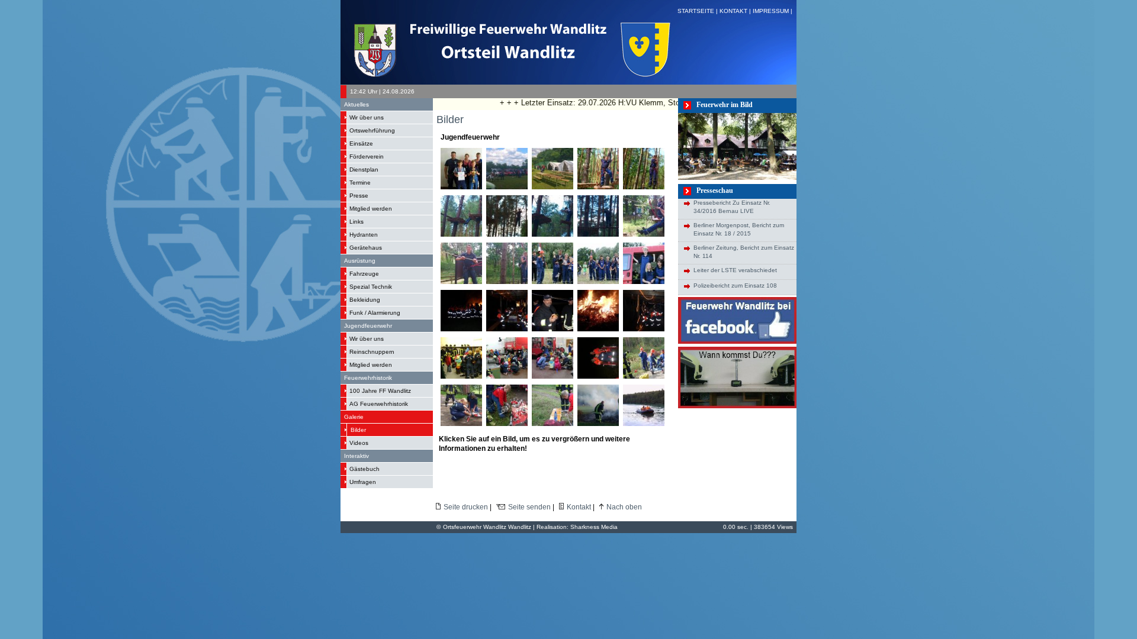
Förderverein (366, 156)
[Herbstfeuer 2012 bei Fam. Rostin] (468, 329)
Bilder (358, 430)
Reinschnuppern (371, 351)
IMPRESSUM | (773, 11)
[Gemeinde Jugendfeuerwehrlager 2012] (523, 187)
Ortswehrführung (372, 130)
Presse (358, 195)
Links (356, 221)
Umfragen (362, 482)
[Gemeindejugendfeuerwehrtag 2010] (659, 376)
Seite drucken (466, 507)
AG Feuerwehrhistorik (378, 404)
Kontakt (579, 507)
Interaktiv (356, 456)
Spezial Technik (370, 286)
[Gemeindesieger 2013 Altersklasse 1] (468, 187)
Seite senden (529, 507)
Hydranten (363, 234)
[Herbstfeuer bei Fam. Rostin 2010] (604, 376)
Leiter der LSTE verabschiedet (735, 270)
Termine (360, 182)
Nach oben (624, 507)
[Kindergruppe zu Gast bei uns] (468, 376)
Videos (358, 443)
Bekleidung (364, 299)
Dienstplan (363, 169)
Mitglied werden (370, 208)
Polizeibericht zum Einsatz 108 (735, 285)
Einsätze (361, 143)
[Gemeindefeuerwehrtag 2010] (563, 281)
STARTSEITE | (698, 11)
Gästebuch (364, 469)
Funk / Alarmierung (374, 312)
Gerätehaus (365, 247)
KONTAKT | (736, 11)
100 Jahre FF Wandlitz (380, 391)
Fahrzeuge (364, 273)
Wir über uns (366, 117)
